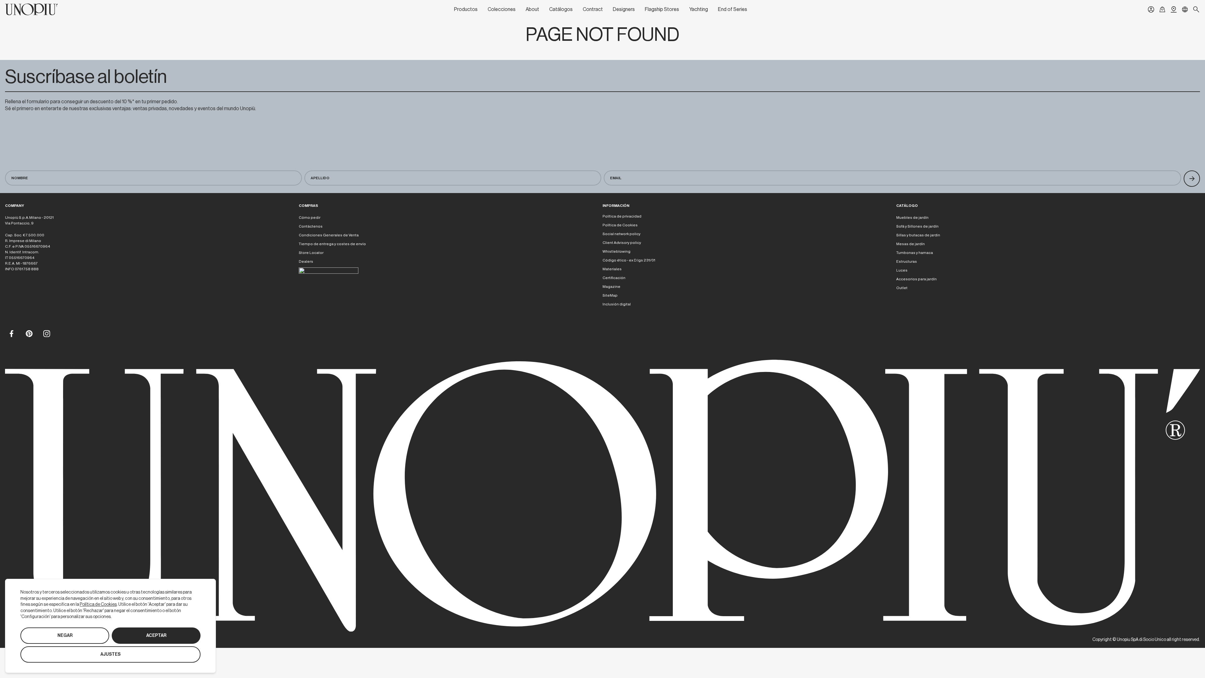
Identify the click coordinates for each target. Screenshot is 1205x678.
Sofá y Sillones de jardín (917, 226)
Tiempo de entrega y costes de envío (332, 244)
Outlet (902, 288)
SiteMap (610, 295)
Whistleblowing (616, 251)
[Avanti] (1192, 178)
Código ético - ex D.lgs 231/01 (628, 260)
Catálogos (561, 9)
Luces (902, 270)
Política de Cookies (620, 225)
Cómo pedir (309, 217)
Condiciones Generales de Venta (329, 235)
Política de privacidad (621, 216)
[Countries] (1185, 9)
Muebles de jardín (912, 217)
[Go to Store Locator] (1173, 9)
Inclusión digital (616, 304)
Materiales (612, 269)
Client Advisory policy (621, 242)
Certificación (613, 278)
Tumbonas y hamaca (914, 252)
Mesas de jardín (910, 244)
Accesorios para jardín (916, 279)
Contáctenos (311, 226)
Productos (466, 9)
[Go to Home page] (31, 9)
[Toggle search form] (1196, 9)
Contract (593, 9)
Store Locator (311, 252)
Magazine (611, 286)
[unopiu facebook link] (11, 333)
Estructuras (906, 261)
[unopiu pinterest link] (29, 333)
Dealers (306, 261)
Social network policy (621, 234)
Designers (624, 9)
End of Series (732, 9)
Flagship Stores (662, 9)
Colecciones (502, 9)
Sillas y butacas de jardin (918, 235)
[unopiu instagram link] (46, 333)
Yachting (698, 9)
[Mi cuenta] (1151, 9)
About (532, 9)
